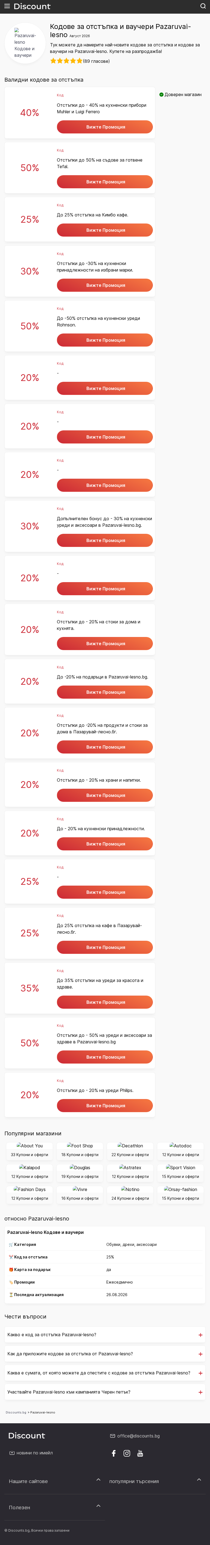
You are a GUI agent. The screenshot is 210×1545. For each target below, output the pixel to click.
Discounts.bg (16, 1412)
